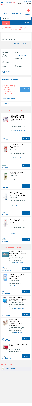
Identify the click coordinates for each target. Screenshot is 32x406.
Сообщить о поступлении (22, 43)
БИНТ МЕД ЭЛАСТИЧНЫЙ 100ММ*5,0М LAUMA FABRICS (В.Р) (16, 322)
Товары (5, 23)
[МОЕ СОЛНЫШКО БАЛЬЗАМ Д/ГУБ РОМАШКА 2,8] (3, 368)
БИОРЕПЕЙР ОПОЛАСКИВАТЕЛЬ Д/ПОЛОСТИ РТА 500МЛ (17, 194)
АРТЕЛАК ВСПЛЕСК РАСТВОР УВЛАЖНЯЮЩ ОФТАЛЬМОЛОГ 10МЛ (17, 299)
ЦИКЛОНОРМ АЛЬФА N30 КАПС (18, 345)
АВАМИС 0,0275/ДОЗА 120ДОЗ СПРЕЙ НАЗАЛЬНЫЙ (16, 276)
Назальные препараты (20, 285)
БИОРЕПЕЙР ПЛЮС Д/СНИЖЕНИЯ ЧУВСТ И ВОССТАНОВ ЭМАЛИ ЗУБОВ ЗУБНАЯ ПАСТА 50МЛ (17, 118)
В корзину (26, 138)
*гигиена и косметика (20, 55)
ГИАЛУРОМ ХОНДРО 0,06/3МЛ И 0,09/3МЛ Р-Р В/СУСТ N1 (17, 253)
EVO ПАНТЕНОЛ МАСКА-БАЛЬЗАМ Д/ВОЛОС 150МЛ (18, 146)
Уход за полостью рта (20, 130)
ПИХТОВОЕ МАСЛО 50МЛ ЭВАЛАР (16, 172)
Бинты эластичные (19, 332)
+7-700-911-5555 (26, 2)
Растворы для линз (19, 308)
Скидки (26, 22)
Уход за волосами (19, 157)
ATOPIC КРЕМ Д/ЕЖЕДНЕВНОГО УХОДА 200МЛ (17, 220)
